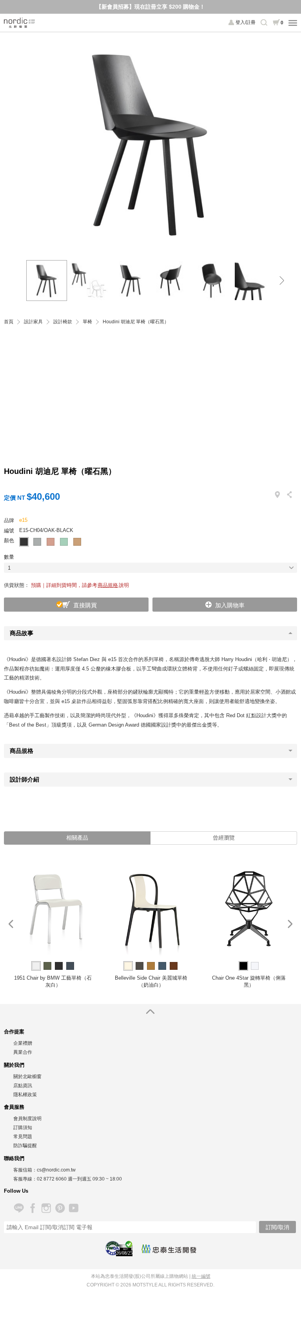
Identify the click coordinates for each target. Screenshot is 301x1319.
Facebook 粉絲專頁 (32, 1208)
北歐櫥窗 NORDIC (19, 23)
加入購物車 (230, 605)
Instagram (46, 1208)
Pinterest (59, 1208)
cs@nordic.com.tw (56, 1170)
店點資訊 (22, 1085)
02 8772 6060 (52, 1179)
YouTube (73, 1208)
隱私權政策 (25, 1094)
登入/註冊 (246, 22)
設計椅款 (62, 321)
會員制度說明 (27, 1118)
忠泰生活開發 (168, 1248)
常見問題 (22, 1136)
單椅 (87, 321)
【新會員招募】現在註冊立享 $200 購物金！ (150, 7)
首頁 (8, 321)
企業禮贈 (22, 1043)
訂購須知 (22, 1127)
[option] (151, 142)
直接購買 (85, 605)
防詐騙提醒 (25, 1145)
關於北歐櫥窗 (27, 1076)
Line (18, 1208)
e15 (23, 520)
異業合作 (22, 1052)
